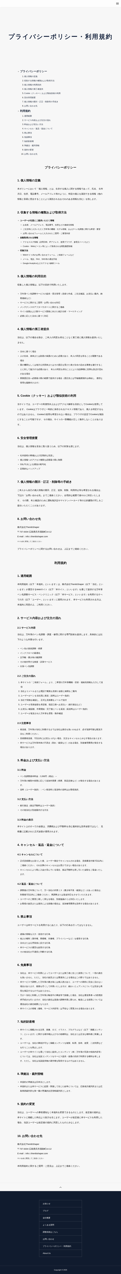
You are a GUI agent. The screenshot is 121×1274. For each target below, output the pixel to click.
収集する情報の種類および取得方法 (39, 81)
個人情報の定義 (30, 76)
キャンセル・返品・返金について (38, 128)
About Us (47, 1253)
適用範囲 (28, 116)
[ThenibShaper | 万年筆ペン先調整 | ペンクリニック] (61, 0)
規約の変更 (29, 150)
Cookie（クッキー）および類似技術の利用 (42, 93)
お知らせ (46, 1204)
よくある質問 (48, 1225)
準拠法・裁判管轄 (31, 145)
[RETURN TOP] (60, 1187)
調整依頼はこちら (50, 1232)
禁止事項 (28, 133)
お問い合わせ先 (30, 106)
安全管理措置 (30, 97)
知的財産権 (29, 141)
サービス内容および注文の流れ (37, 120)
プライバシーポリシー (33, 71)
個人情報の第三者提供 (33, 89)
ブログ (45, 1211)
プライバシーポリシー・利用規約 (57, 1246)
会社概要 (46, 1218)
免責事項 (28, 137)
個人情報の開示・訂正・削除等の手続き (41, 102)
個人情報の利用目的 (32, 85)
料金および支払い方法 (33, 124)
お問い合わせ (48, 1239)
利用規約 (25, 110)
